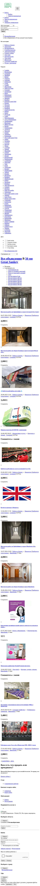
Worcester (7, 231)
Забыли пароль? (6, 848)
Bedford (6, 223)
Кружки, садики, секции (29, 669)
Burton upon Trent (9, 198)
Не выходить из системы (11, 845)
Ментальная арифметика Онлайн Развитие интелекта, (15, 666)
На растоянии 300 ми (15, 281)
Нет (15, 884)
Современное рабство (11, 783)
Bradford (7, 108)
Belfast (6, 111)
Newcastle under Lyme (11, 193)
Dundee (6, 174)
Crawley (6, 142)
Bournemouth (8, 157)
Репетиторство (32, 630)
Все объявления (10, 251)
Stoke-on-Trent (8, 88)
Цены (6, 21)
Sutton (6, 139)
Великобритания (9, 36)
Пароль (3, 842)
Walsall (6, 149)
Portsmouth (7, 136)
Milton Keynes (8, 124)
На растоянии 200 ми (15, 279)
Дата (9, 274)
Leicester (7, 80)
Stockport (7, 182)
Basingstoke (8, 218)
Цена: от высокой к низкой (16, 273)
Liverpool (7, 73)
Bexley (6, 126)
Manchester (7, 87)
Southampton (8, 121)
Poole (6, 165)
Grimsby (7, 187)
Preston (6, 103)
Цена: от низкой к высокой (16, 271)
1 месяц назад (11, 244)
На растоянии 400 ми (15, 283)
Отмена (9, 860)
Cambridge (7, 161)
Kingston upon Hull (10, 101)
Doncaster (7, 162)
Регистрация (8, 801)
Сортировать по (13, 269)
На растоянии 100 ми (15, 278)
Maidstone (7, 220)
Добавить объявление (11, 22)
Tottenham (7, 192)
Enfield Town (8, 226)
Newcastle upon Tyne (10, 138)
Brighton (7, 184)
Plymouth (7, 115)
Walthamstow (8, 215)
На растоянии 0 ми (14, 276)
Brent (6, 93)
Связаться (7, 791)
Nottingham (7, 96)
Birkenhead (7, 95)
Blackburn (7, 175)
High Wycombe (9, 190)
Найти (3, 828)
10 (8, 761)
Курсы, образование (19, 630)
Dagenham (7, 216)
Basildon (7, 177)
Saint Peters (7, 197)
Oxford (6, 152)
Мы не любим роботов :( (8, 851)
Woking (6, 228)
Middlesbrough (8, 179)
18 (11, 761)
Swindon (7, 141)
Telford (6, 172)
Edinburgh (7, 82)
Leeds (6, 83)
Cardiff (6, 85)
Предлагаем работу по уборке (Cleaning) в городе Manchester (17, 586)
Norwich (7, 131)
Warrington (7, 154)
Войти (10, 14)
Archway (7, 129)
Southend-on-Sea (9, 110)
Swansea (7, 106)
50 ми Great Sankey (17, 260)
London (6, 70)
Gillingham (7, 233)
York (5, 164)
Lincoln (6, 208)
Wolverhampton (9, 118)
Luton (6, 116)
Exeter (6, 203)
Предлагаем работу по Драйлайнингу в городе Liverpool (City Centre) (20, 312)
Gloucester (7, 167)
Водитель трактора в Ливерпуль (10, 507)
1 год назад (10, 248)
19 (12, 761)
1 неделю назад (11, 242)
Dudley (6, 133)
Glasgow (7, 78)
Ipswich (6, 144)
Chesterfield (8, 210)
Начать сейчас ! (6, 776)
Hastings (7, 189)
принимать (9, 884)
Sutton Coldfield (9, 221)
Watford (6, 195)
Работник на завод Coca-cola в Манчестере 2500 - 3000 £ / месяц (18, 745)
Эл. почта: (4, 838)
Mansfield (7, 151)
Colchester (7, 200)
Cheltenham (8, 207)
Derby (6, 113)
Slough (6, 156)
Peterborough (8, 159)
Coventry (7, 90)
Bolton (6, 180)
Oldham (6, 225)
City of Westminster (10, 119)
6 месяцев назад (12, 246)
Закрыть (3, 880)
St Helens (7, 230)
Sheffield (7, 75)
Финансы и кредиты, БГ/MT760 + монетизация (13, 430)
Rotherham (7, 205)
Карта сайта (8, 792)
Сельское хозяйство (18, 710)
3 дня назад (10, 240)
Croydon (7, 147)
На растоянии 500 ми (15, 284)
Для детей (15, 669)
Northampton (8, 128)
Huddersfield (8, 170)
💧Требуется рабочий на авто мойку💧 (11, 391)
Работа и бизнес (17, 315)
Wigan (6, 146)
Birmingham (8, 72)
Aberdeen (7, 134)
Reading (6, 100)
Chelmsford (7, 212)
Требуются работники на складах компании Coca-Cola (16, 468)
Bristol (6, 77)
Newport (7, 105)
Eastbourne (7, 202)
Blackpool (7, 123)
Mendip (6, 213)
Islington (7, 98)
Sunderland (7, 91)
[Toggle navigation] (17, 8)
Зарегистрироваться (14, 16)
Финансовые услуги (19, 433)
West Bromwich (9, 185)
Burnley (6, 169)
